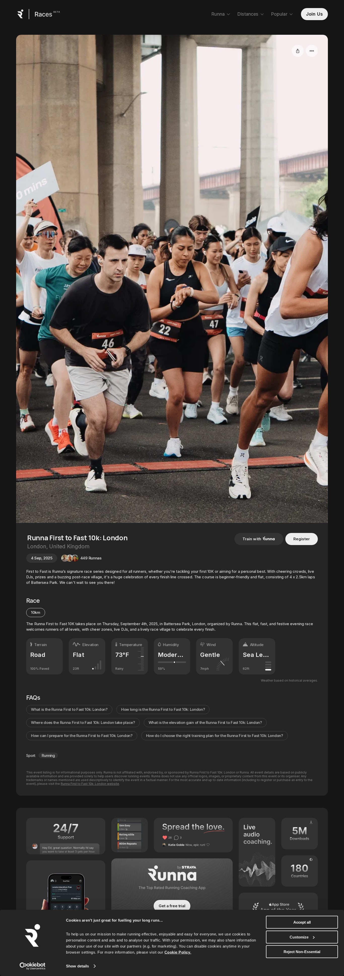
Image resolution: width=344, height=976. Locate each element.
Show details (77, 966)
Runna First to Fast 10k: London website (90, 784)
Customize (299, 937)
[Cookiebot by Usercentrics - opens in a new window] (33, 966)
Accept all (302, 922)
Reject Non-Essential (302, 952)
